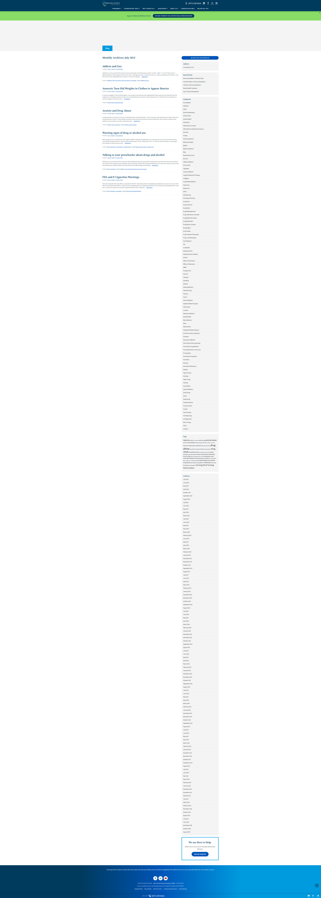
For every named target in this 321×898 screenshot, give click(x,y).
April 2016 (186, 621)
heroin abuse (201, 454)
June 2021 (186, 506)
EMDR (184, 267)
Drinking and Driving (189, 198)
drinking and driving (206, 445)
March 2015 (186, 664)
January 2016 (187, 631)
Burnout (185, 159)
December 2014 (187, 674)
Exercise (185, 274)
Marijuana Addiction (189, 313)
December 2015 (187, 634)
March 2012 (186, 779)
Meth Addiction (187, 320)
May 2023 (185, 486)
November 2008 (187, 825)
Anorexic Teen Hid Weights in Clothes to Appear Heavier (135, 88)
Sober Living (186, 379)
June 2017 (186, 578)
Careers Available (188, 9)
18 (110, 136)
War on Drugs (187, 422)
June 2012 (186, 773)
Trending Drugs (127, 147)
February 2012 (187, 782)
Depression (186, 185)
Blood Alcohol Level (188, 155)
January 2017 (187, 591)
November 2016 (187, 598)
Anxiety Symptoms (188, 139)
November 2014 (187, 677)
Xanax (185, 425)
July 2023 (186, 479)
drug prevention (207, 449)
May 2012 (185, 776)
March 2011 (186, 802)
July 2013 (186, 730)
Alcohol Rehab (187, 119)
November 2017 (187, 562)
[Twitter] (160, 878)
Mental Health (187, 317)
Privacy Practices (147, 889)
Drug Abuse (118, 80)
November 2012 (187, 756)
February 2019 (187, 535)
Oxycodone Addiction (189, 340)
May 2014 (185, 697)
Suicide (185, 409)
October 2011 (187, 796)
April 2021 (186, 512)
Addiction (109, 80)
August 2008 (186, 832)
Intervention (186, 307)
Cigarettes (112, 191)
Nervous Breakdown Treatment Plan (193, 78)
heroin (195, 454)
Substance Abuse (188, 402)
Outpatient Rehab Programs (191, 330)
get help (191, 454)
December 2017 (187, 558)
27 (110, 69)
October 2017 (187, 565)
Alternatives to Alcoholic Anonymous (193, 129)
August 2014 (186, 687)
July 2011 (186, 799)
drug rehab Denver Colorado (191, 215)
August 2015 (186, 647)
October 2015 (187, 641)
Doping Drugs (187, 195)
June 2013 (186, 733)
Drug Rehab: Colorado (189, 224)
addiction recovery (194, 440)
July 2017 (186, 575)
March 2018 (186, 549)
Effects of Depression (189, 264)
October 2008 (187, 829)
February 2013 (187, 746)
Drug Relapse (187, 228)
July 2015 (186, 651)
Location (185, 310)
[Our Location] (208, 3)
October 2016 (187, 601)
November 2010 (187, 809)
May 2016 (185, 618)
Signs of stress (187, 373)
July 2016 (186, 611)
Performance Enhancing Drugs (191, 343)
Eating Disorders (119, 102)
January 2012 (187, 786)
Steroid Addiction (188, 389)
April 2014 (186, 700)
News (184, 323)
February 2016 (187, 628)
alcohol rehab (186, 443)
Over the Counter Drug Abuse (191, 333)
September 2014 (187, 684)
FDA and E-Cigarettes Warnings (120, 177)
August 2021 (186, 499)
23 (110, 91)
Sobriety (185, 383)
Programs (116, 9)
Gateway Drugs (187, 290)
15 (110, 158)
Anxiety (109, 125)
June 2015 (186, 654)
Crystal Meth (212, 442)
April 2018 (186, 545)
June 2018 (186, 539)
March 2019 (186, 532)
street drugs (213, 462)
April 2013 (186, 740)
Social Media (186, 386)
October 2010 (187, 812)
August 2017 (186, 572)
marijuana (207, 456)
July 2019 (186, 519)
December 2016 (187, 595)
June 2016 (186, 614)
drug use (206, 452)
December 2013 (187, 713)
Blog (114, 80)
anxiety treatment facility (200, 442)
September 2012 (187, 763)
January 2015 (187, 670)
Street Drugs (186, 393)
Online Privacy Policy (157, 889)
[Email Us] (204, 3)
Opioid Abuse (187, 327)
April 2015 (186, 661)
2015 (113, 69)
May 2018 (185, 542)
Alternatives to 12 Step (189, 126)
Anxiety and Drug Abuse (116, 110)
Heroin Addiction (188, 300)
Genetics (185, 294)
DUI (184, 244)
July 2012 (186, 769)
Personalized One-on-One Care (192, 350)
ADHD (184, 109)
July (109, 69)
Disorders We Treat (131, 9)
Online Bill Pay (203, 9)
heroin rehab (187, 456)
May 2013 (185, 736)
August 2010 (186, 815)
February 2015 (187, 667)
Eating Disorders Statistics (190, 254)
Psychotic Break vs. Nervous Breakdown (194, 82)
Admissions (162, 9)
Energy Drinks (187, 271)
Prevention (113, 147)
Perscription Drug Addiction (191, 346)
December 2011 (187, 789)
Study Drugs (186, 399)
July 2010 (186, 819)
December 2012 (187, 753)
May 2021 (185, 509)
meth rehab (213, 458)
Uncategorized (187, 419)
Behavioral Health (188, 142)
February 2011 (187, 806)
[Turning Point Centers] (127, 3)
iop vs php (201, 456)
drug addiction (193, 449)
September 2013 (187, 723)
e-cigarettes (118, 191)
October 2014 (187, 680)
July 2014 (186, 690)
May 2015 (185, 657)
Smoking (185, 376)
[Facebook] (155, 878)
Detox (184, 192)
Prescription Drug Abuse (190, 356)
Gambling (186, 281)
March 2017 (186, 585)
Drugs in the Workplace (189, 238)
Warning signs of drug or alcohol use (124, 133)
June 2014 (186, 694)
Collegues (186, 178)
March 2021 (186, 516)
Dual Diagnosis (187, 241)
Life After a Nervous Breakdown (192, 85)
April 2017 (186, 582)
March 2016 (186, 624)
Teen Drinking (119, 147)
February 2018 (187, 552)
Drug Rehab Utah (193, 452)
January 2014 (187, 710)
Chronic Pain (186, 165)
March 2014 (186, 703)
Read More (145, 77)
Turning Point (119, 69)
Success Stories (187, 406)
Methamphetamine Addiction (203, 458)
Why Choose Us (148, 9)
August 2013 (186, 727)
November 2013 (187, 717)
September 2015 (187, 644)
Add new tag (202, 440)
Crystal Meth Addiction (189, 182)
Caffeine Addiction (188, 162)
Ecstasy (185, 257)
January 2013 (187, 750)
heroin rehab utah (195, 456)
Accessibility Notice (139, 889)
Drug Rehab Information (190, 218)
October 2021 (187, 493)
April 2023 (186, 489)
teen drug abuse (192, 465)
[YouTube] (165, 878)
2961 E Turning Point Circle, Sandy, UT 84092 (164, 883)
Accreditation (187, 103)
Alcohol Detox (187, 116)
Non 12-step (186, 460)
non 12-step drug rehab (194, 460)
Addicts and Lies (112, 66)
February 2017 (187, 588)
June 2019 (186, 522)
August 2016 (186, 608)
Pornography (187, 353)
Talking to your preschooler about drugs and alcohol (133, 155)
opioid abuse (203, 460)
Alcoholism (186, 122)
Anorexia (109, 102)
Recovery (185, 363)
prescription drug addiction (197, 463)
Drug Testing (186, 231)
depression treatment (195, 446)
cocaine (208, 442)
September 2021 (187, 496)
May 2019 (185, 525)
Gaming (185, 284)
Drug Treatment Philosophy (191, 234)
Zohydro (185, 429)
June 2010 (186, 822)
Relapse (185, 370)
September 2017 (187, 568)
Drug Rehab (133, 80)
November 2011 (187, 792)
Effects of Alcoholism (189, 261)
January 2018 (187, 555)
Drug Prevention (126, 80)
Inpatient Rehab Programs (190, 304)
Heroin (185, 297)
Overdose (186, 337)
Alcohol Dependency (189, 112)
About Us (173, 9)
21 (110, 113)
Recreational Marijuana (189, 366)
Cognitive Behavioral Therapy (191, 175)
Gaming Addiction (188, 287)
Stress (185, 396)
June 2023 (186, 483)
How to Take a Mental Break (191, 92)
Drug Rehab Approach (189, 211)
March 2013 (186, 743)
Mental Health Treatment (190, 88)
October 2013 (187, 720)
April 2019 (186, 529)
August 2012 (186, 766)
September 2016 (187, 605)
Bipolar (185, 145)
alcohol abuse (211, 440)
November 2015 (187, 637)
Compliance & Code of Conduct (170, 889)
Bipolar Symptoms (188, 149)
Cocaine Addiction (188, 172)
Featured (185, 277)
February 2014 (187, 707)
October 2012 (187, 759)
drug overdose (200, 449)
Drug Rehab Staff (188, 221)
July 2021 (186, 502)
